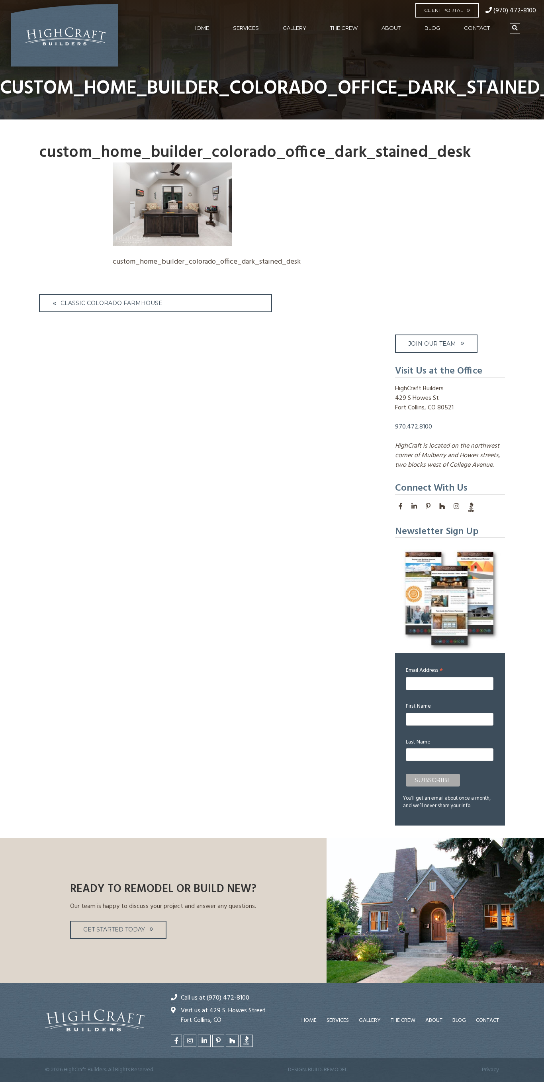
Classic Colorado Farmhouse (111, 303)
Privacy (490, 1069)
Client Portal (443, 10)
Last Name (418, 742)
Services (246, 28)
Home (200, 28)
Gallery (294, 28)
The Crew (344, 28)
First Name (418, 706)
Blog (432, 28)
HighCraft (64, 38)
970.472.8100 (413, 427)
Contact (477, 28)
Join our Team (432, 343)
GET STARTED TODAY (114, 929)
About (391, 28)
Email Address (424, 670)
